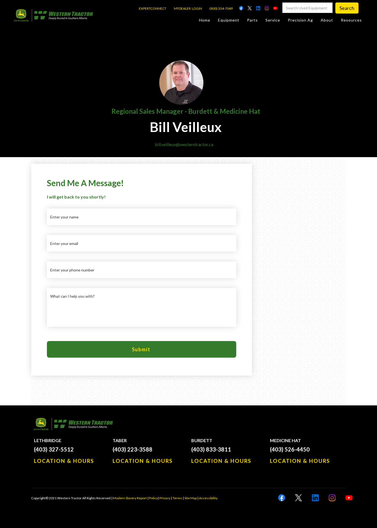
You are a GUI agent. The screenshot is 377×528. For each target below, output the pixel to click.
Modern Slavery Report (130, 498)
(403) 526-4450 (290, 449)
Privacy (165, 498)
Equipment (228, 20)
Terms (177, 498)
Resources (351, 20)
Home (204, 20)
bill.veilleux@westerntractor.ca (184, 144)
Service (273, 20)
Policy (153, 498)
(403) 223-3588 (132, 449)
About (327, 20)
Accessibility (208, 498)
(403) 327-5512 (54, 449)
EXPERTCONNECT (152, 8)
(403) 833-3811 (211, 449)
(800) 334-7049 (221, 8)
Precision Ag (300, 20)
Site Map (190, 498)
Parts (252, 20)
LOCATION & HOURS (64, 461)
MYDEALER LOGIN (188, 8)
